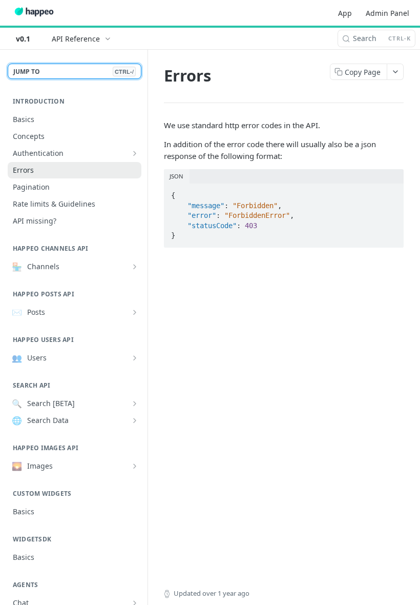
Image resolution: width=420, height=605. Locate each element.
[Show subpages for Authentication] (135, 153)
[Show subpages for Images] (135, 466)
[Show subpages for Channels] (135, 267)
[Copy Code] (391, 192)
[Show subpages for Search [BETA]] (135, 403)
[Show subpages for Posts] (135, 312)
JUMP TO (73, 71)
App (345, 13)
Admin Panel (387, 13)
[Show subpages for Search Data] (135, 420)
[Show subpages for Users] (135, 358)
